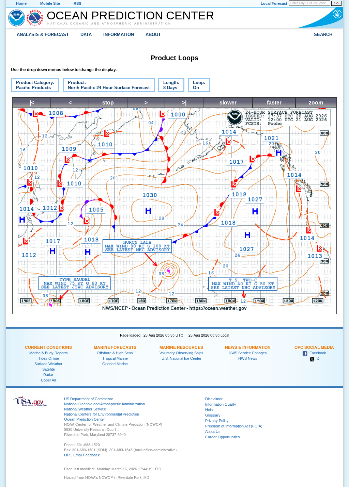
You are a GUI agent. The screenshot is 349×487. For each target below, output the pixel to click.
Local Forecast (274, 3)
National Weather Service (85, 409)
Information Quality (220, 404)
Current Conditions (48, 347)
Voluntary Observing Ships (181, 353)
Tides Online (48, 358)
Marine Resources (181, 347)
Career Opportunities (222, 437)
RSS (77, 3)
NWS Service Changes (248, 353)
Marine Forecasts (115, 347)
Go (336, 3)
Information (118, 34)
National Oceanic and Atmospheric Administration (109, 23)
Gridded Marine (115, 364)
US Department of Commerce (88, 399)
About (153, 34)
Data (86, 34)
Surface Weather (48, 364)
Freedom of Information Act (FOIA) (233, 426)
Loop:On (196, 86)
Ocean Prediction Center (130, 15)
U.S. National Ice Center (181, 358)
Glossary (213, 415)
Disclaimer (214, 399)
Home (21, 3)
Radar (48, 375)
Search (323, 34)
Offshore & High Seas (115, 353)
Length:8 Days (168, 86)
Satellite (48, 369)
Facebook (316, 353)
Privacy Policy (217, 421)
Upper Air (48, 380)
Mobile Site (50, 3)
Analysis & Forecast (43, 34)
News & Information (248, 347)
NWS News (247, 358)
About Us (213, 431)
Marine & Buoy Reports (48, 353)
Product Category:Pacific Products (32, 86)
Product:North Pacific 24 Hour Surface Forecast (106, 86)
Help (209, 410)
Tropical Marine (115, 358)
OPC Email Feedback (82, 455)
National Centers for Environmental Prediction (101, 414)
